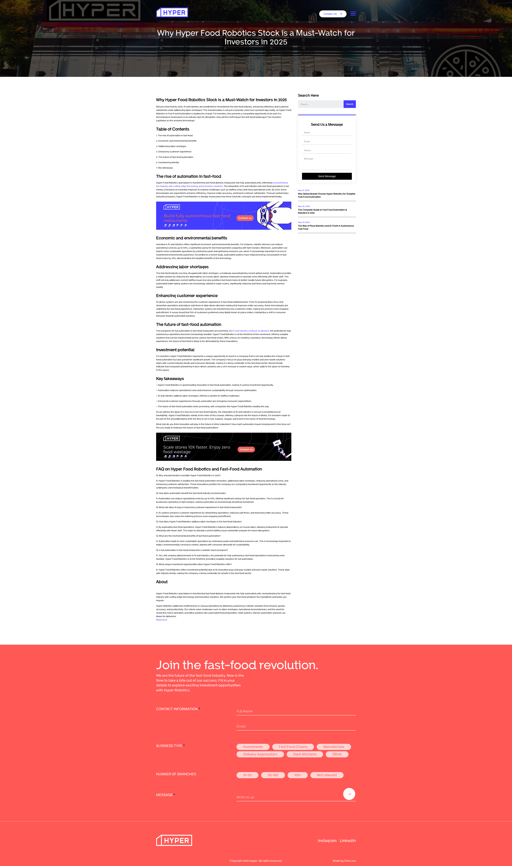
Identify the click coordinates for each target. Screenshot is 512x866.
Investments (253, 746)
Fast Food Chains (293, 746)
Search (349, 104)
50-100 (273, 775)
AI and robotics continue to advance (250, 330)
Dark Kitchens (304, 754)
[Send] (349, 794)
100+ (297, 775)
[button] (333, 13)
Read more (161, 619)
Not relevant (327, 775)
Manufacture (333, 746)
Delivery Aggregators (260, 754)
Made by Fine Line (344, 860)
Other (337, 754)
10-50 (247, 775)
